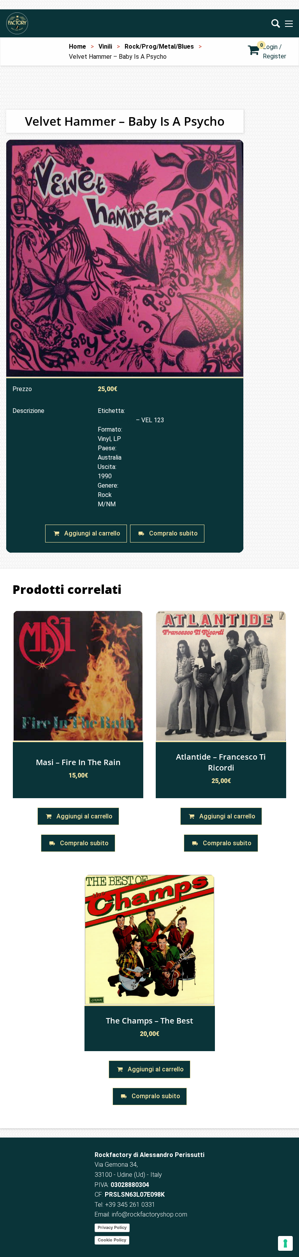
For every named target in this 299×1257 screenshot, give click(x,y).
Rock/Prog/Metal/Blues (159, 46)
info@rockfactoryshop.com (149, 1214)
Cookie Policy (112, 1240)
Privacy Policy (112, 1227)
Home (77, 46)
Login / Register (274, 51)
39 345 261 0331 (132, 1204)
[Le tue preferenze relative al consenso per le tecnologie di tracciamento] (285, 1243)
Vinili (105, 46)
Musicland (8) (116, 420)
